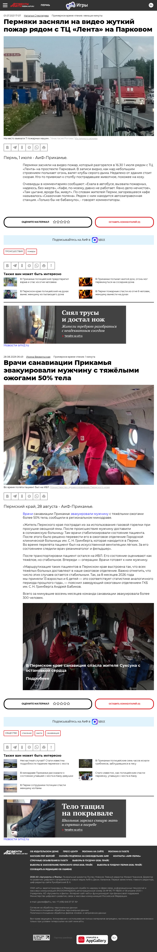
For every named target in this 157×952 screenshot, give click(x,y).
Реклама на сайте (93, 851)
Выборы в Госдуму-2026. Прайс (90, 860)
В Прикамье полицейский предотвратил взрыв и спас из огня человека (44, 280)
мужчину (101, 514)
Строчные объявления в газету (49, 860)
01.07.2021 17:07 (12, 15)
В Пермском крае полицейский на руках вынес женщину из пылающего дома (44, 293)
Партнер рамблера (63, 937)
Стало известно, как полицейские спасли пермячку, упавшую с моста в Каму (120, 774)
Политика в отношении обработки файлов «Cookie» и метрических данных (68, 913)
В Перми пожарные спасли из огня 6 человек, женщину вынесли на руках (122, 293)
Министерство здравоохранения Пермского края (80, 487)
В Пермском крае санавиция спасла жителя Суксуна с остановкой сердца (83, 668)
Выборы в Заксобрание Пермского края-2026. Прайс (61, 865)
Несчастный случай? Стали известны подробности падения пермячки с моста (44, 762)
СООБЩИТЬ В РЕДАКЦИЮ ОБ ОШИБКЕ (51, 869)
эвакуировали (82, 514)
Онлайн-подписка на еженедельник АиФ (84, 856)
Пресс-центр (70, 851)
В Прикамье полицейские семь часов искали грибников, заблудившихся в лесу (122, 762)
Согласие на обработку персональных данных (53, 907)
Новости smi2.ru (16, 345)
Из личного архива (86, 138)
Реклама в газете (118, 851)
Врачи (28, 514)
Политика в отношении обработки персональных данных (59, 910)
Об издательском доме (44, 851)
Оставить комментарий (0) (124, 222)
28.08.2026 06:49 (13, 356)
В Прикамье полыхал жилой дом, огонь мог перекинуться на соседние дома (121, 280)
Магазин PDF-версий (42, 856)
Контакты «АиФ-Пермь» (127, 856)
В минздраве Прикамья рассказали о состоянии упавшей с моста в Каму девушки (46, 774)
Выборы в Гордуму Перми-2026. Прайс (119, 865)
